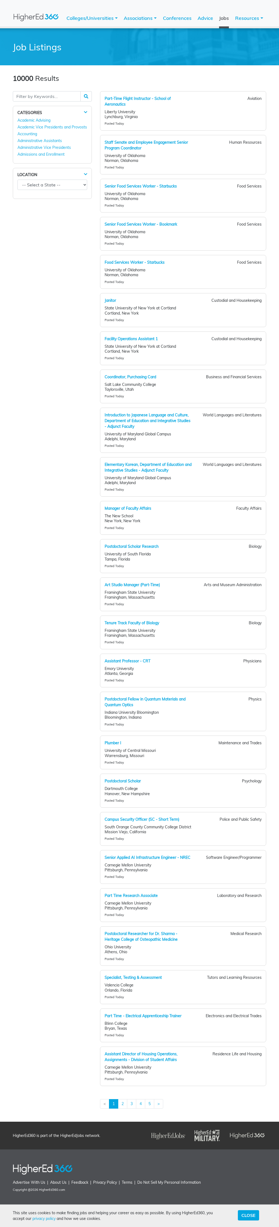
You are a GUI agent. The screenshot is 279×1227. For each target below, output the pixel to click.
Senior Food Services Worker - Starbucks (141, 186)
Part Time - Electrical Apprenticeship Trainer (143, 1015)
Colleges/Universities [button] (90, 18)
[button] (85, 112)
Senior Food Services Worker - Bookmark (141, 224)
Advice (205, 18)
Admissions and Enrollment (41, 154)
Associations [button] (139, 18)
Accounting (27, 133)
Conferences (177, 18)
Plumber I (113, 742)
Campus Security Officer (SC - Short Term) (142, 819)
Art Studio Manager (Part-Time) (132, 584)
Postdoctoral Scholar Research (132, 546)
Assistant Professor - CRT (127, 661)
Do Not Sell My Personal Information (169, 1182)
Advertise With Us (29, 1182)
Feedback (79, 1182)
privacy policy (44, 1218)
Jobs (224, 18)
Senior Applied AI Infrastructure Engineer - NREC (147, 857)
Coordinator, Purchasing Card (130, 376)
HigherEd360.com (52, 1190)
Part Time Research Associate (131, 895)
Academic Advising (33, 120)
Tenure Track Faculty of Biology (132, 622)
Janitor (110, 300)
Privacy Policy (105, 1182)
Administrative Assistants (39, 140)
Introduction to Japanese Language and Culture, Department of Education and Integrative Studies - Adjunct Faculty (147, 421)
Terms (127, 1182)
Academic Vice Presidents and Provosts (52, 127)
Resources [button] (247, 18)
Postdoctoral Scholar (123, 781)
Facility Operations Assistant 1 (131, 338)
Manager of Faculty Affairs (128, 508)
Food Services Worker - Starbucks (135, 262)
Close (248, 1215)
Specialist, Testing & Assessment (133, 977)
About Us (58, 1182)
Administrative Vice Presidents (44, 147)
